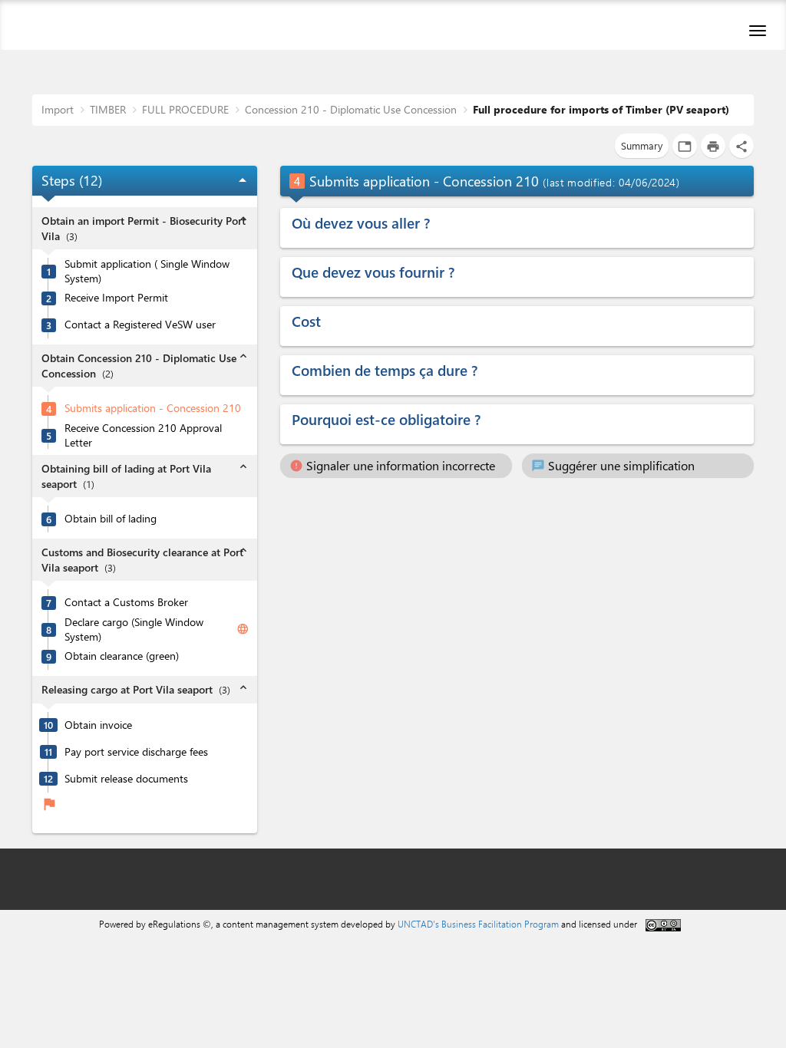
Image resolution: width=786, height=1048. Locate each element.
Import (57, 109)
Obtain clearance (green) (121, 656)
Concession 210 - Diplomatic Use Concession (351, 109)
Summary (641, 145)
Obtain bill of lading (110, 519)
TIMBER (108, 109)
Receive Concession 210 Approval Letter (143, 435)
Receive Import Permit (116, 298)
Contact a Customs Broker (126, 602)
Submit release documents (126, 779)
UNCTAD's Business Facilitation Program (478, 924)
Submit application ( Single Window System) (147, 271)
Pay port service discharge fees (136, 752)
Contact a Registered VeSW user (140, 324)
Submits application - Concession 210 (152, 408)
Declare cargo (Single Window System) (133, 629)
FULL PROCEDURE (185, 109)
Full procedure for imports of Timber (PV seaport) (601, 109)
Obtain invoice (98, 725)
